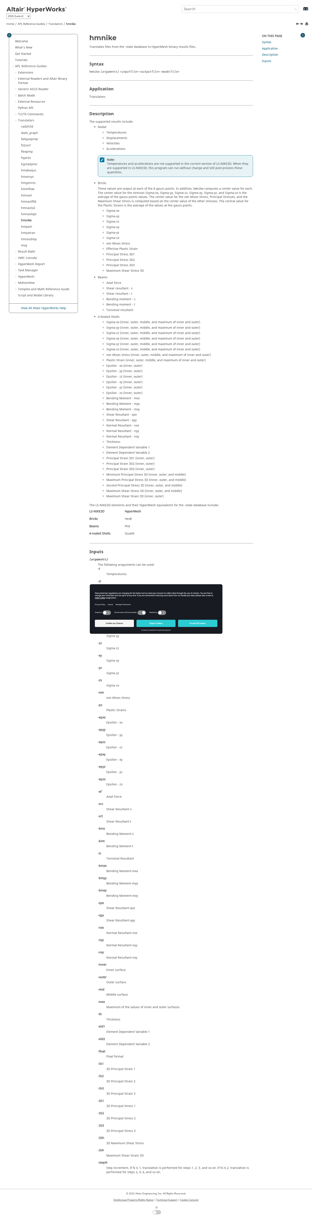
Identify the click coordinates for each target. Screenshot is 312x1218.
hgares (26, 158)
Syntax (266, 42)
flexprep (27, 151)
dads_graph (29, 133)
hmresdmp (29, 239)
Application (270, 48)
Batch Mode (26, 95)
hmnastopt (29, 214)
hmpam (26, 227)
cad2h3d (27, 126)
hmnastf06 (28, 201)
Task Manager (28, 270)
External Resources (31, 101)
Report (31, 264)
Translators (55, 24)
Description (270, 55)
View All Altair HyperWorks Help (43, 308)
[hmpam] (302, 24)
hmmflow (27, 189)
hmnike (71, 24)
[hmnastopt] (297, 24)
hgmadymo (29, 164)
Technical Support (166, 1200)
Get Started (23, 54)
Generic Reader (33, 89)
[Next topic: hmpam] (302, 24)
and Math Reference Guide (43, 289)
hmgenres (28, 183)
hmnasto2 (28, 208)
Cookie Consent (189, 1200)
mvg (24, 245)
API (25, 108)
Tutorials (21, 60)
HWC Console (27, 258)
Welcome (21, 41)
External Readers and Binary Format (42, 81)
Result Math (26, 251)
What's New (23, 47)
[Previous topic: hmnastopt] (297, 24)
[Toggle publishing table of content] (9, 35)
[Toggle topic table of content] (303, 35)
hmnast (26, 195)
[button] (13, 41)
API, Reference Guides (31, 24)
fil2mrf (26, 145)
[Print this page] (307, 24)
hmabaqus (28, 170)
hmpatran (28, 233)
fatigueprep (29, 139)
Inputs (266, 61)
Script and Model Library (35, 295)
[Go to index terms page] (301, 11)
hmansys (27, 177)
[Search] (294, 9)
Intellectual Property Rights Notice (134, 1200)
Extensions (25, 72)
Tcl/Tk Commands (31, 114)
